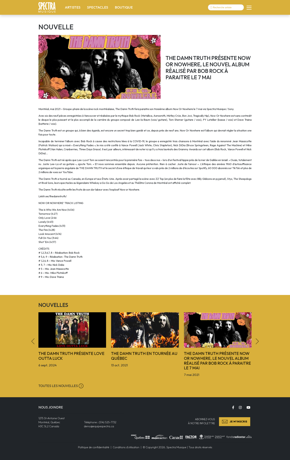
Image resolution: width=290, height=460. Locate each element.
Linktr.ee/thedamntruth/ (52, 196)
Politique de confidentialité (93, 447)
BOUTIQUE (124, 7)
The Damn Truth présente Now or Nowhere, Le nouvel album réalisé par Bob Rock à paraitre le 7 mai (217, 360)
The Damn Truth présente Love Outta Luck (71, 356)
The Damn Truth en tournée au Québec (144, 356)
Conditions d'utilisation (126, 447)
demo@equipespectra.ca (99, 426)
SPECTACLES (98, 7)
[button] (248, 7)
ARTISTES (73, 7)
